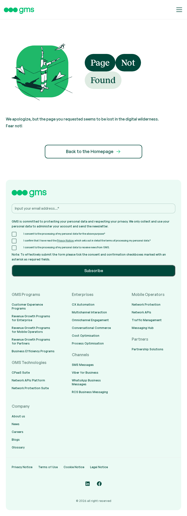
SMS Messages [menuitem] (83, 365)
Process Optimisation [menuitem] (88, 343)
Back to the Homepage (89, 151)
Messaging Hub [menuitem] (143, 328)
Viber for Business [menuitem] (85, 372)
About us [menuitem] (18, 416)
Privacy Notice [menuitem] (22, 467)
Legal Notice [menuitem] (99, 467)
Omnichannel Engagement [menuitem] (90, 320)
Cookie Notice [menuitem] (74, 467)
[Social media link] (88, 484)
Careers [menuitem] (17, 432)
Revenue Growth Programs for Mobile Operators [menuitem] (31, 330)
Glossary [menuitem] (18, 447)
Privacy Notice (65, 240)
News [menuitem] (15, 424)
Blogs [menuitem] (16, 439)
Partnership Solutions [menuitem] (147, 349)
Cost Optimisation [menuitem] (85, 335)
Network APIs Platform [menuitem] (28, 380)
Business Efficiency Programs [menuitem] (33, 351)
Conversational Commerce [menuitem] (91, 328)
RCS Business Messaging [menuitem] (90, 392)
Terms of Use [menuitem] (48, 467)
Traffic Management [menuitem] (147, 320)
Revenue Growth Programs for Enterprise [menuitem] (31, 318)
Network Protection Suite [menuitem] (30, 388)
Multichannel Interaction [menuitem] (89, 312)
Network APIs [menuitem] (141, 312)
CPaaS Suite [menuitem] (21, 372)
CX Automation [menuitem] (83, 304)
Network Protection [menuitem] (146, 304)
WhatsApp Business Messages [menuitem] (86, 382)
